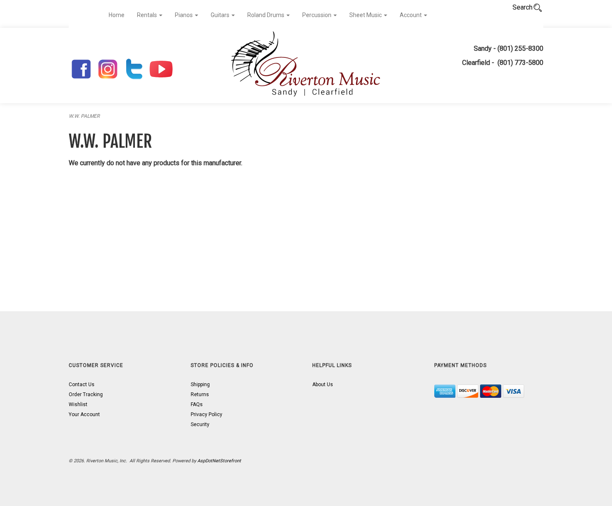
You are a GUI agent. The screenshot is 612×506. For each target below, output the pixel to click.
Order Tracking (86, 394)
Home (116, 15)
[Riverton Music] (306, 65)
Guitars (221, 15)
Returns (200, 394)
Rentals (147, 15)
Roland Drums (266, 15)
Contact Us (82, 384)
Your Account (84, 414)
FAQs (197, 404)
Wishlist (78, 404)
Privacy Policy (206, 414)
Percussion (317, 15)
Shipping (200, 384)
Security (200, 424)
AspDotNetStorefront (219, 461)
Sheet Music (366, 15)
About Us (322, 384)
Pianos (184, 15)
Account (411, 15)
